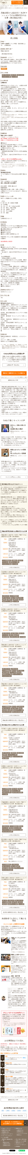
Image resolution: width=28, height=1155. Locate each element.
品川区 (6, 6)
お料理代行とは (20, 1131)
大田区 (19, 1110)
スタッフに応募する (17, 2)
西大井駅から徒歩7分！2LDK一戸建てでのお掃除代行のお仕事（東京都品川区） (13, 840)
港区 (3, 1110)
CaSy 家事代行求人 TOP (4, 5)
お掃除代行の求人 (6, 1144)
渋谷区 (24, 1110)
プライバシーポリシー (21, 1144)
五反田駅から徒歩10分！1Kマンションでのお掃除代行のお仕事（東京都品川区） (13, 572)
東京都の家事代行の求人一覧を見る (13, 1115)
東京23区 (2, 6)
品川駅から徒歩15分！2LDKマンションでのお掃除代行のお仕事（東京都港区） (13, 610)
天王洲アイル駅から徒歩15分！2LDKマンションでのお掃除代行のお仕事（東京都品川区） (13, 730)
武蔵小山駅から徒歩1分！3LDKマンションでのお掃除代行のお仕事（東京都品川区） (13, 878)
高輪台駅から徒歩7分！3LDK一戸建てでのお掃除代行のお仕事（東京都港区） (13, 535)
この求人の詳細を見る (14, 567)
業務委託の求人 (5, 1132)
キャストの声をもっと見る (13, 477)
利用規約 (18, 1146)
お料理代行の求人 (6, 1145)
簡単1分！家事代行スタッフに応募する (14, 373)
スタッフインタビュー (7, 1135)
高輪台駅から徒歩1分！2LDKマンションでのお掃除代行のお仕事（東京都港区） (13, 684)
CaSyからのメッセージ (7, 1133)
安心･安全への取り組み (21, 1139)
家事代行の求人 (6, 1142)
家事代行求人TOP (13, 380)
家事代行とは (19, 1128)
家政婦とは (19, 1134)
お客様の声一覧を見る (13, 365)
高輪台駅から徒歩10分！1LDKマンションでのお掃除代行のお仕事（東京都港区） (13, 645)
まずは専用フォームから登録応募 (12, 1122)
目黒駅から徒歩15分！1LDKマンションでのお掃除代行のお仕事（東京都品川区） (13, 766)
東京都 (23, 5)
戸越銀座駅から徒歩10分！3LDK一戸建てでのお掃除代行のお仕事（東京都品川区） (13, 802)
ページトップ (25, 1123)
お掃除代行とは (20, 1130)
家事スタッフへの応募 (21, 1141)
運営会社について (20, 1142)
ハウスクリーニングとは (22, 1133)
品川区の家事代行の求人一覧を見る (13, 912)
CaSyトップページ (6, 1128)
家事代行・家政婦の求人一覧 (15, 5)
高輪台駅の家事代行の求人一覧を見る (13, 720)
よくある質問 (5, 1137)
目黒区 (13, 1110)
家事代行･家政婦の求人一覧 (7, 1140)
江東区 (8, 1110)
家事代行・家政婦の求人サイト (5, 0)
